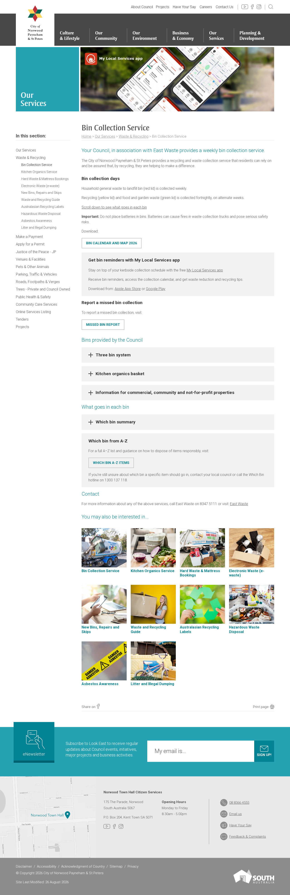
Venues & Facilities (31, 259)
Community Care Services (36, 304)
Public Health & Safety (33, 297)
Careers (206, 7)
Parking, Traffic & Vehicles (36, 274)
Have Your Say (184, 7)
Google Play (155, 289)
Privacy (133, 866)
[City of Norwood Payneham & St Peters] (35, 23)
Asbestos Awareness (36, 221)
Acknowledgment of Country (83, 866)
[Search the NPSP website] (270, 7)
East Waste (239, 504)
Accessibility (46, 866)
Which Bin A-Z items (111, 463)
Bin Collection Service (36, 165)
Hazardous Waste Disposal (40, 214)
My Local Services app (205, 270)
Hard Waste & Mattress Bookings (45, 179)
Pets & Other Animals (32, 267)
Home (86, 136)
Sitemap (116, 866)
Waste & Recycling (133, 136)
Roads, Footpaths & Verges (38, 282)
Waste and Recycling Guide (40, 200)
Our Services (105, 136)
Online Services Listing (33, 312)
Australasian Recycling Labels (42, 207)
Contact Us (224, 7)
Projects (162, 7)
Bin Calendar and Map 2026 (111, 243)
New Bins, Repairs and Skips (41, 192)
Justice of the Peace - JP (36, 252)
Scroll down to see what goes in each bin (114, 207)
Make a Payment (29, 237)
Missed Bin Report (103, 325)
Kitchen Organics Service (39, 172)
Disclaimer (24, 866)
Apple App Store (128, 289)
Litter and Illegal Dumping (38, 227)
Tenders (22, 319)
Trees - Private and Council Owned (43, 289)
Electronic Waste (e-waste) (40, 186)
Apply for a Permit (30, 244)
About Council (142, 7)
